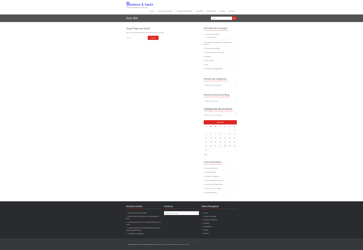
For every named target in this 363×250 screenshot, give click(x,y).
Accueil (151, 11)
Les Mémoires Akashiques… (136, 233)
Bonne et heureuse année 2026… (137, 213)
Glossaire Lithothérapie (184, 11)
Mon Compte (209, 60)
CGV (206, 65)
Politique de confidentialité (213, 69)
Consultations (211, 11)
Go (234, 18)
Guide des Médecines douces (214, 180)
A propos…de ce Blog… (165, 11)
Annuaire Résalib (210, 172)
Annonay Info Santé (211, 168)
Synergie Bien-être (211, 192)
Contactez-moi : (212, 37)
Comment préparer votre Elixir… (215, 52)
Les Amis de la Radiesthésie (214, 184)
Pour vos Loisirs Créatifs (213, 188)
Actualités (199, 11)
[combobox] (220, 114)
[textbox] (220, 115)
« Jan (205, 155)
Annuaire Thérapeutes (212, 176)
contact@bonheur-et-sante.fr (181, 244)
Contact (222, 11)
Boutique (232, 11)
